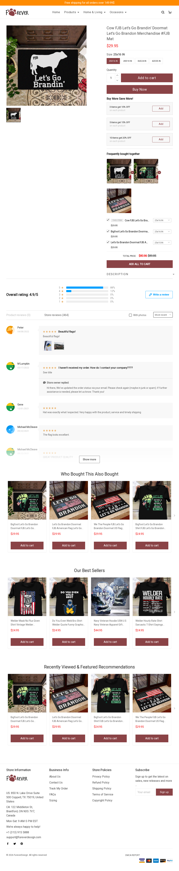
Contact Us (56, 782)
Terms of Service (102, 794)
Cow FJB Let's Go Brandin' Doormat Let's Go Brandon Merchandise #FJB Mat (137, 220)
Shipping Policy (101, 788)
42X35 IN (156, 61)
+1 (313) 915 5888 (17, 832)
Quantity (112, 70)
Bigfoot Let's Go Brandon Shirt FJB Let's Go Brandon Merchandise (149, 526)
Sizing (53, 800)
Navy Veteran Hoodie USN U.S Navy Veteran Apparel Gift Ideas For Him (110, 623)
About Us (54, 776)
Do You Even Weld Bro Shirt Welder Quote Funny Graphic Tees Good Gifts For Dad (67, 623)
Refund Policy (100, 782)
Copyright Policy (102, 800)
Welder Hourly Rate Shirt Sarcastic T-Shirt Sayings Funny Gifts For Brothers (149, 623)
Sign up (164, 792)
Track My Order (58, 788)
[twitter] (15, 843)
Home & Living (92, 12)
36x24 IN (142, 61)
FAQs (52, 794)
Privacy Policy (101, 776)
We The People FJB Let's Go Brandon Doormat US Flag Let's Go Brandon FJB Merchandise (109, 526)
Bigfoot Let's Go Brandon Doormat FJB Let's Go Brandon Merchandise (130, 231)
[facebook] (8, 843)
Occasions (117, 12)
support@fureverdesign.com (23, 837)
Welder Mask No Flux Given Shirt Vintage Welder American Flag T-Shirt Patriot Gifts (26, 623)
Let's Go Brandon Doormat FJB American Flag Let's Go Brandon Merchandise (130, 242)
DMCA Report (132, 855)
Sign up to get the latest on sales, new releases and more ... (153, 781)
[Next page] (175, 516)
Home (56, 12)
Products (70, 12)
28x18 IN (127, 61)
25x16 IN (119, 54)
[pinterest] (22, 843)
